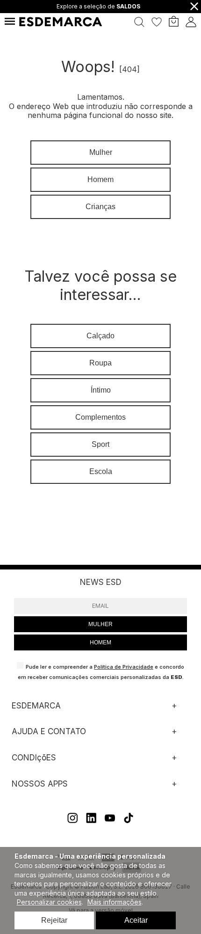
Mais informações (114, 902)
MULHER (100, 624)
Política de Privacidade (123, 667)
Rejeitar (54, 920)
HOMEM (100, 642)
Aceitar (136, 920)
